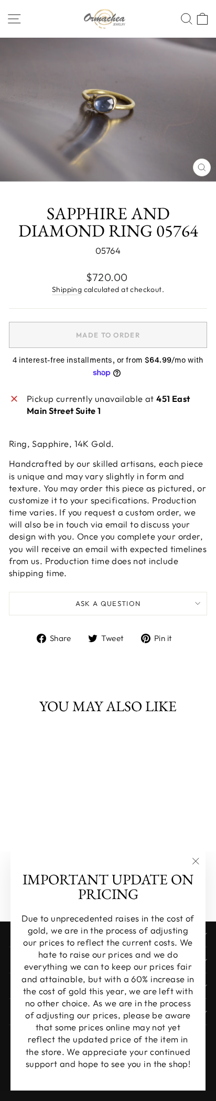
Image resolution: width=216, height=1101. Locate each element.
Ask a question (108, 603)
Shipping (67, 289)
